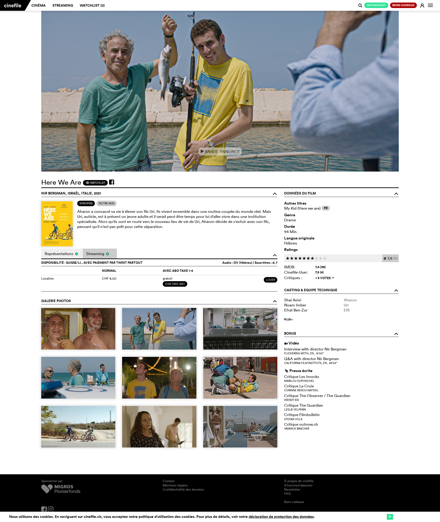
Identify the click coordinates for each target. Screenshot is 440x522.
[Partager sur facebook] (111, 182)
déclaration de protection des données (281, 516)
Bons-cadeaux (294, 502)
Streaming (62, 5)
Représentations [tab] (59, 253)
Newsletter (292, 489)
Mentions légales (175, 485)
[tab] (86, 203)
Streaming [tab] (95, 253)
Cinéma (38, 5)
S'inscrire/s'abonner (298, 485)
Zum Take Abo (175, 284)
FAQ (287, 493)
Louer (270, 280)
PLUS (288, 319)
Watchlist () (92, 5)
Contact (168, 481)
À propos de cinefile (299, 481)
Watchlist (95, 183)
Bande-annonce (220, 151)
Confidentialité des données (183, 489)
